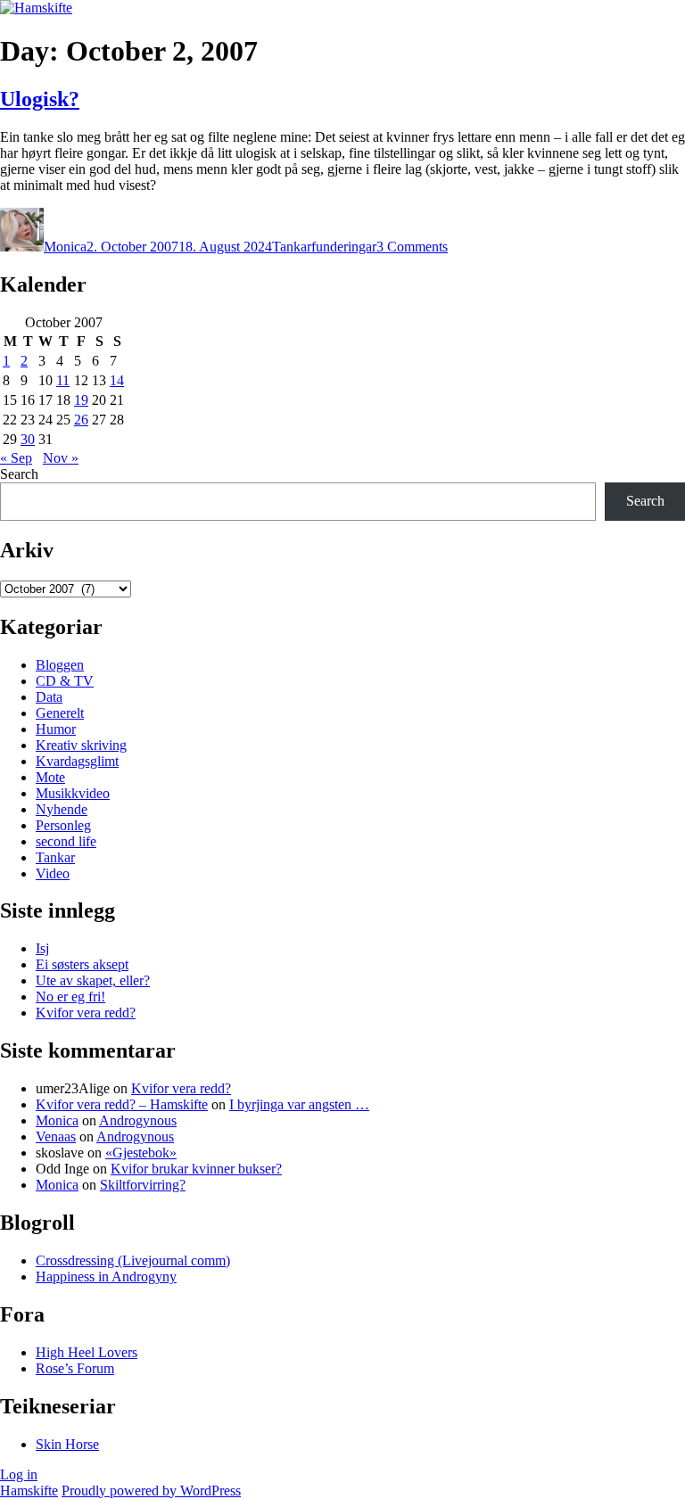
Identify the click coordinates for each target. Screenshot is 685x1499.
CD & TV (65, 680)
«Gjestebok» (141, 1152)
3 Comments (412, 246)
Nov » (60, 457)
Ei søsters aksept (82, 964)
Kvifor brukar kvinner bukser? (196, 1168)
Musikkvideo (73, 793)
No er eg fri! (70, 996)
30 (28, 439)
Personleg (63, 825)
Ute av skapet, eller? (93, 980)
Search (19, 474)
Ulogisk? (39, 99)
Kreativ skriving (81, 745)
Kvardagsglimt (77, 761)
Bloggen (60, 664)
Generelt (60, 713)
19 (81, 400)
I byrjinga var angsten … (299, 1104)
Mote (50, 777)
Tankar (291, 246)
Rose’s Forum (75, 1368)
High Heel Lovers (86, 1352)
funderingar (343, 246)
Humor (56, 729)
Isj (42, 948)
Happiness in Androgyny (106, 1276)
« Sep (16, 457)
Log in (18, 1474)
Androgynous (138, 1120)
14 (117, 380)
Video (53, 873)
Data (49, 696)
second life (66, 841)
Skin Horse (67, 1444)
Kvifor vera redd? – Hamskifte (122, 1104)
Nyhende (61, 809)
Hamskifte (29, 1490)
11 (63, 380)
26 (81, 419)
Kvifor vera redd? (86, 1012)
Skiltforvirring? (143, 1184)
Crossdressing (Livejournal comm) (133, 1260)
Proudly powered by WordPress (151, 1490)
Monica (65, 246)
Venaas (56, 1136)
